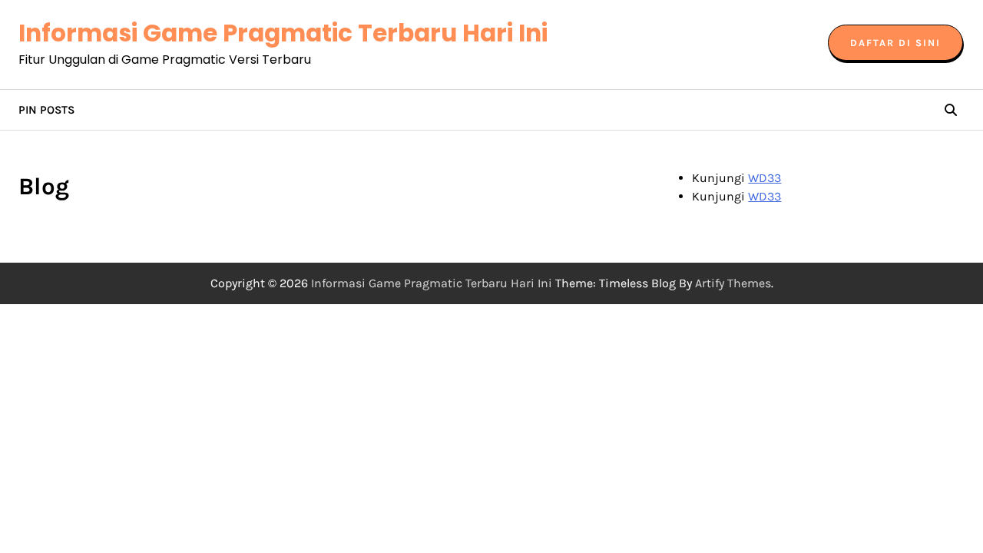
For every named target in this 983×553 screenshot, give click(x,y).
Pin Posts (46, 110)
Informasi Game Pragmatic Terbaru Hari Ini (283, 33)
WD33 (764, 178)
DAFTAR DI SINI (895, 42)
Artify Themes (733, 283)
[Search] (951, 110)
